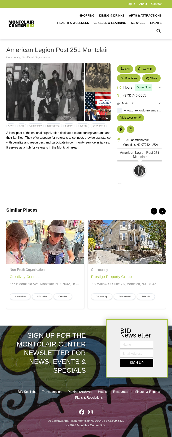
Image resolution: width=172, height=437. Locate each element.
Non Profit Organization (36, 57)
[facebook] (121, 129)
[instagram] (130, 129)
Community (13, 57)
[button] (159, 32)
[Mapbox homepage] (119, 184)
